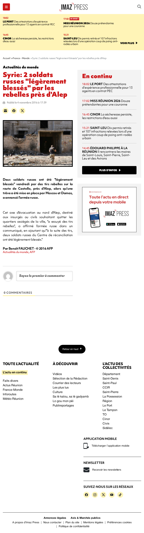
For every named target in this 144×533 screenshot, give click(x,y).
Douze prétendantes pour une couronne (88, 25)
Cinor (106, 419)
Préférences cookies (119, 522)
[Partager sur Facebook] (14, 111)
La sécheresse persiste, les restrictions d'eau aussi (28, 40)
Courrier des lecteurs (67, 383)
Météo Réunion (13, 399)
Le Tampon (110, 410)
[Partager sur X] (22, 111)
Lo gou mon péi (63, 401)
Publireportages (63, 405)
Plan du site (72, 522)
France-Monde (13, 390)
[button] (6, 6)
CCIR (106, 387)
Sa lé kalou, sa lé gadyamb (71, 396)
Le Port (107, 405)
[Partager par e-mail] (5, 111)
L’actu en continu (15, 372)
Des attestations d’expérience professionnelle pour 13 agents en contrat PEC (29, 23)
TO (104, 414)
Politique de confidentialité (74, 526)
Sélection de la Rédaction (70, 378)
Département (111, 374)
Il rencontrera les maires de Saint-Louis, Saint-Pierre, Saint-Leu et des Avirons (106, 153)
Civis (106, 423)
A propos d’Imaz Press (25, 522)
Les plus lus (61, 387)
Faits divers (10, 381)
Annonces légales (55, 518)
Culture (58, 392)
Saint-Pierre (110, 392)
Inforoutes (9, 394)
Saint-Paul (110, 383)
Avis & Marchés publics (85, 518)
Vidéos (57, 374)
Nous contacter (52, 522)
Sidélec (108, 428)
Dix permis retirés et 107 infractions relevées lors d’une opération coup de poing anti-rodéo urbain (90, 41)
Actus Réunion (12, 385)
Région (107, 401)
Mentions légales (93, 522)
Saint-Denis (110, 378)
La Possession (112, 396)
